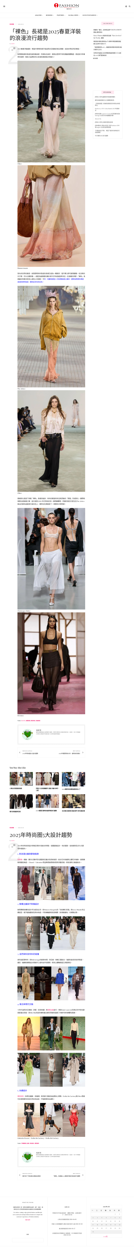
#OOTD (23, 720)
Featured (60, 15)
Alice (12, 43)
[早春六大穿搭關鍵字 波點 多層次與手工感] (47, 779)
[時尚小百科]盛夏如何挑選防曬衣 (105, 97)
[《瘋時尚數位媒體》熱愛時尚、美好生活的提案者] (67, 6)
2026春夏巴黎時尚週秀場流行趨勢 (46, 811)
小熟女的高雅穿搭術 (16, 788)
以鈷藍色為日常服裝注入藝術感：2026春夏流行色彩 (67, 1233)
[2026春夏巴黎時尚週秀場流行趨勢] (47, 801)
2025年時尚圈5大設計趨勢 (41, 834)
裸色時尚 (33, 720)
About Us (98, 119)
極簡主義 (50, 1010)
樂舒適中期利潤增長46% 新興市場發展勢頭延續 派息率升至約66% (107, 42)
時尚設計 (32, 1143)
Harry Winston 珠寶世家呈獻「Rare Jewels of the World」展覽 (107, 37)
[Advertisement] (107, 75)
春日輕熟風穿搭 (63, 1228)
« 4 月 (105, 1236)
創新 (28, 1143)
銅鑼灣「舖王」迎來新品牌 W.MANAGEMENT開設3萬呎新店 (107, 31)
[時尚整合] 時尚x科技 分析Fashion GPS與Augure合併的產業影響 (107, 126)
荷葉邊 (19, 860)
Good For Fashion (89, 15)
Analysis (38, 15)
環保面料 (37, 1143)
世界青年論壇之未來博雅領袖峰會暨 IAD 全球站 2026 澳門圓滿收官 (107, 54)
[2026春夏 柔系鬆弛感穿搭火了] (73, 779)
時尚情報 (12, 24)
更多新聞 (95, 58)
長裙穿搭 (38, 720)
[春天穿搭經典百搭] (21, 801)
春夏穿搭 (28, 720)
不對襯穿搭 (23, 1143)
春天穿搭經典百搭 (15, 811)
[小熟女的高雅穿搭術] (21, 779)
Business (49, 15)
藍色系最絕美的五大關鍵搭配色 (104, 100)
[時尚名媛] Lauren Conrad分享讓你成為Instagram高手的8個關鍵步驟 (107, 114)
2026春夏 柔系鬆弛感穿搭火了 (71, 789)
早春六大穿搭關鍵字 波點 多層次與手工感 (63, 1224)
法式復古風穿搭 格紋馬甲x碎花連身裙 (73, 811)
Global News (73, 15)
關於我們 (27, 1220)
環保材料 (20, 1096)
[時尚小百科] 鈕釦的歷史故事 (104, 122)
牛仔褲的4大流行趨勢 (101, 136)
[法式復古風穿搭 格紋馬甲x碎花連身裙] (73, 801)
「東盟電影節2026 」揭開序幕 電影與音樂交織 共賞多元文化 (107, 48)
